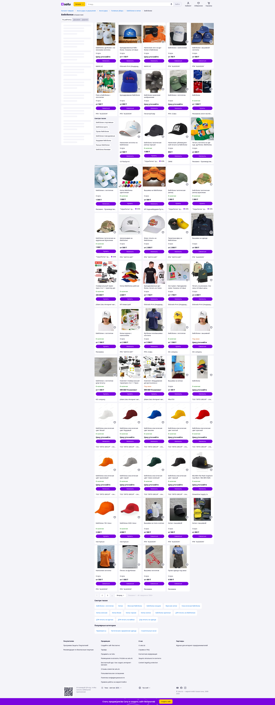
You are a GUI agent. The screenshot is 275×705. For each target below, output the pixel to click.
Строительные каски (148, 631)
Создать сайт (166, 701)
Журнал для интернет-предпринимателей (192, 645)
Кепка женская (101, 613)
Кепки (120, 606)
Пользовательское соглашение (112, 673)
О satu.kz (142, 645)
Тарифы (104, 650)
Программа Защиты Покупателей (75, 645)
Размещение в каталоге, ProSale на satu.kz (117, 658)
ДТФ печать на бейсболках (185, 613)
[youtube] (177, 688)
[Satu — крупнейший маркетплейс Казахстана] (66, 4)
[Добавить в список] (114, 42)
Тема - (109, 688)
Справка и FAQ (144, 650)
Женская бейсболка (135, 606)
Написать (105, 61)
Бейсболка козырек (154, 606)
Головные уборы (117, 11)
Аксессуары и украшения (86, 11)
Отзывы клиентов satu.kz (110, 669)
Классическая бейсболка (191, 606)
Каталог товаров (67, 11)
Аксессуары (103, 11)
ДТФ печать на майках (126, 620)
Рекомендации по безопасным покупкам (78, 650)
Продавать (105, 654)
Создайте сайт (106, 645)
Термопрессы (101, 631)
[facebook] (181, 688)
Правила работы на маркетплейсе (114, 682)
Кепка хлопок (146, 613)
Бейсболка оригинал (163, 613)
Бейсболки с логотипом (105, 606)
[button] (202, 108)
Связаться (178, 61)
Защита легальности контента (150, 658)
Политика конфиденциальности (113, 678)
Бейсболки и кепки (134, 11)
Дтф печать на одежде (147, 620)
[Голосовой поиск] (171, 4)
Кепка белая (116, 613)
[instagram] (185, 688)
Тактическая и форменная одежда (123, 631)
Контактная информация (148, 654)
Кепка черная (131, 613)
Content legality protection (148, 663)
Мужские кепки (171, 606)
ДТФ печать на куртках (104, 620)
